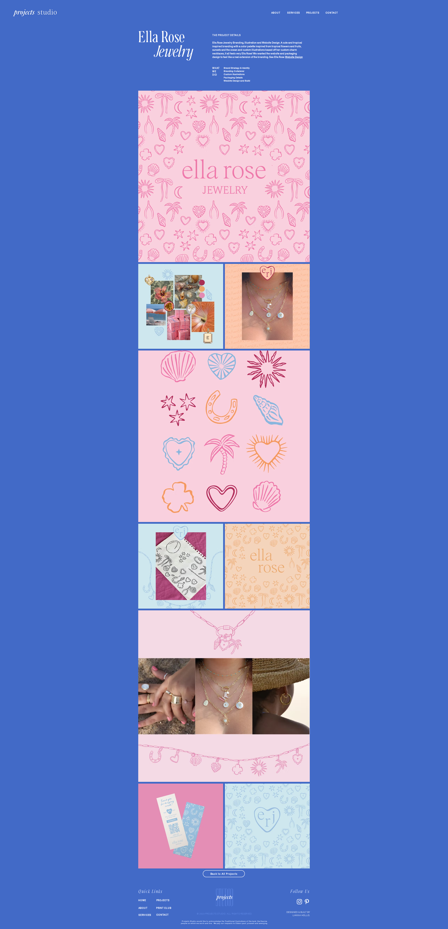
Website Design (294, 56)
